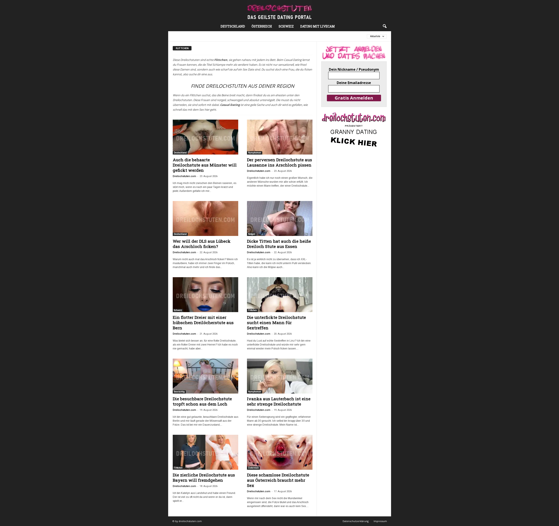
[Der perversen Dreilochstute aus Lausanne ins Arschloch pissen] (279, 137)
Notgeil (251, 234)
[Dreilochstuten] (279, 11)
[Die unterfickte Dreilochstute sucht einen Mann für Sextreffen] (279, 294)
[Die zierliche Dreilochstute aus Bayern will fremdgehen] (205, 452)
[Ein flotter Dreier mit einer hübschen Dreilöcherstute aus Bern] (205, 294)
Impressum (380, 521)
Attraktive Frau (185, 36)
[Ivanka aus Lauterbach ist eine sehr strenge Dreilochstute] (279, 376)
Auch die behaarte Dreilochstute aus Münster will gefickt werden (205, 165)
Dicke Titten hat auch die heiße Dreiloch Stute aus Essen (279, 243)
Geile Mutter (300, 36)
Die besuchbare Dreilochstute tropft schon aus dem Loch (202, 401)
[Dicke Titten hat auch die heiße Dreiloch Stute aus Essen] (279, 218)
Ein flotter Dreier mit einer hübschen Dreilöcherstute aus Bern (203, 322)
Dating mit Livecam (317, 26)
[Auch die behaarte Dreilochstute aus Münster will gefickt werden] (205, 137)
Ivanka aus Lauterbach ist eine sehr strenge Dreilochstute (279, 401)
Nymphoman (254, 152)
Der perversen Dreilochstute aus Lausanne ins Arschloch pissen (279, 162)
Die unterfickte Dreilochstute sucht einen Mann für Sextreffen (276, 322)
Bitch (205, 36)
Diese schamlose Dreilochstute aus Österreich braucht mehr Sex (278, 480)
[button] (384, 26)
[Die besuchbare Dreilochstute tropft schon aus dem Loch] (205, 376)
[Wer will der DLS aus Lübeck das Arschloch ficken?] (205, 218)
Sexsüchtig (179, 391)
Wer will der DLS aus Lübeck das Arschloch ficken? (202, 243)
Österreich (262, 26)
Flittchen (278, 36)
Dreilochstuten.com (184, 176)
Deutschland (233, 26)
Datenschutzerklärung (356, 521)
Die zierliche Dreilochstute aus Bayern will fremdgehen (204, 477)
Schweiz (286, 26)
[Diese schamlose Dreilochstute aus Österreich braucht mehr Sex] (279, 452)
